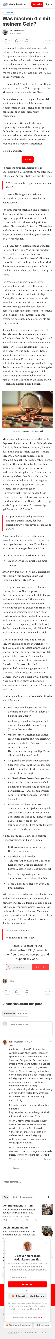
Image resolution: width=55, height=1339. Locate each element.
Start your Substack (19, 1325)
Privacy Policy (37, 1309)
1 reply (16, 1168)
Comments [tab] (9, 1013)
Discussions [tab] (26, 1197)
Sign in (48, 4)
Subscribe (37, 4)
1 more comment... (11, 1181)
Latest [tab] (14, 1197)
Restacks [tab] (22, 1013)
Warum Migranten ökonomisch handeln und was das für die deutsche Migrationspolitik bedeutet (18, 1211)
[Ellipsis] (51, 1041)
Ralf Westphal (16, 1041)
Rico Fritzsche (17, 31)
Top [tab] (6, 1197)
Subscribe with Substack (30, 1295)
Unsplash (39, 430)
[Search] (49, 1197)
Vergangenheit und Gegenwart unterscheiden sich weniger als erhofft (18, 1233)
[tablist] (15, 1014)
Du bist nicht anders (15, 1227)
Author (13, 1045)
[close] (46, 1242)
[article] (27, 1213)
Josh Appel (26, 430)
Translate (9, 13)
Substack (12, 1332)
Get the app (42, 1325)
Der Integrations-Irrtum (17, 1205)
